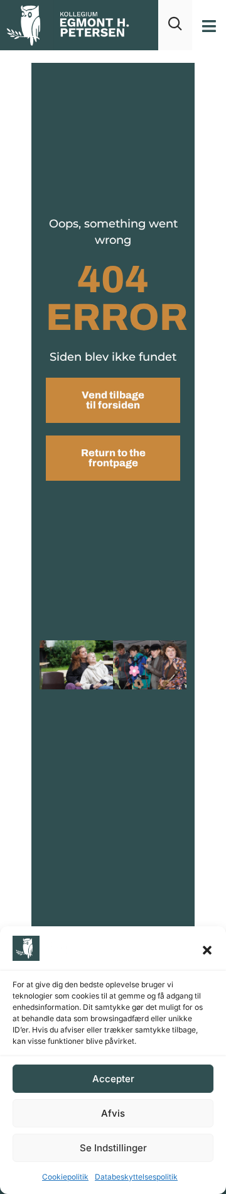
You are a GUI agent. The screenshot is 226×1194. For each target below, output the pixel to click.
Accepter (113, 1079)
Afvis (113, 1113)
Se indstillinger (113, 1148)
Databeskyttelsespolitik (136, 1176)
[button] (207, 950)
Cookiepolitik (65, 1176)
